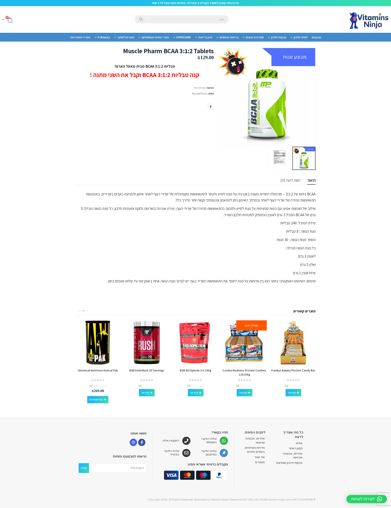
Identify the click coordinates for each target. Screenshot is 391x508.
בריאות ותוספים (229, 37)
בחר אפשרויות (96, 399)
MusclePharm (199, 93)
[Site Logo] (368, 19)
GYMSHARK (183, 37)
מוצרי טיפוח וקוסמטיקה (155, 37)
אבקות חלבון (278, 37)
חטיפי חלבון (301, 37)
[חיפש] (141, 19)
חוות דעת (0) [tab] (290, 180)
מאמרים (260, 462)
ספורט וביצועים (255, 37)
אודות (299, 443)
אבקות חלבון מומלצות (289, 463)
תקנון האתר (295, 448)
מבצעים (316, 37)
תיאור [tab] (311, 180)
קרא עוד (292, 392)
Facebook (210, 106)
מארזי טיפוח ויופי (80, 37)
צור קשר (259, 457)
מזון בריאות (205, 37)
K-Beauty (104, 37)
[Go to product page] (293, 342)
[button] (311, 96)
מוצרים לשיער (125, 37)
